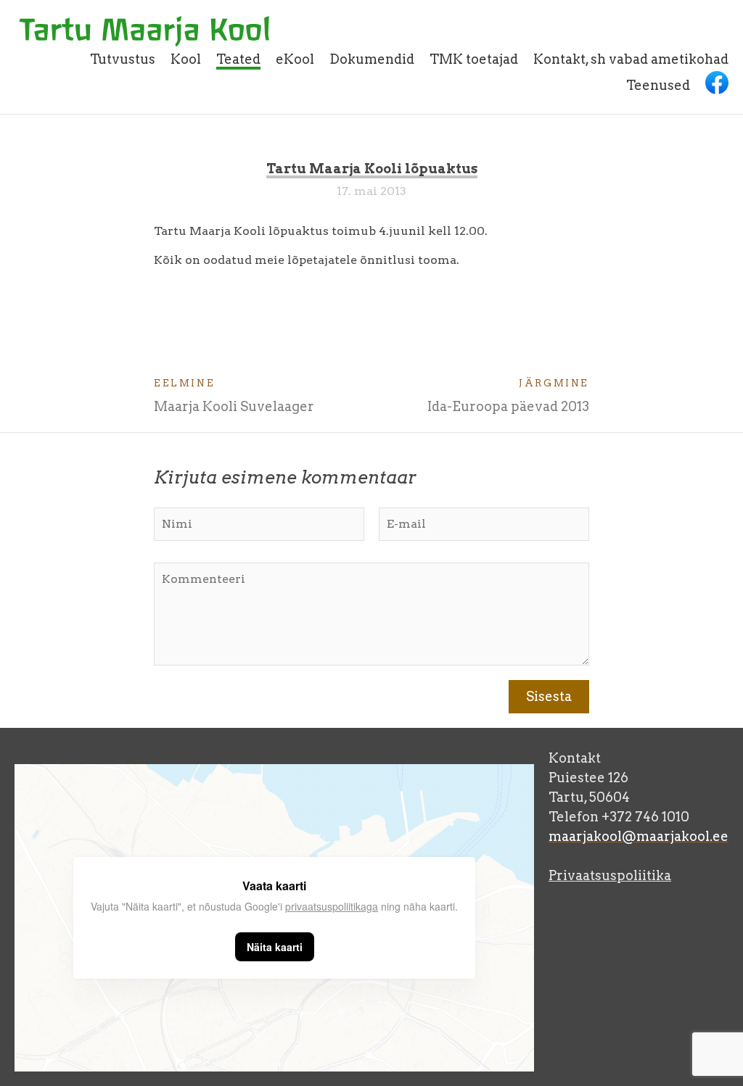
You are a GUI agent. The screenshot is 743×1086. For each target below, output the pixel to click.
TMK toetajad (474, 59)
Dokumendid (371, 59)
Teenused (658, 85)
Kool (186, 59)
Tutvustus (122, 59)
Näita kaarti (275, 947)
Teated (238, 59)
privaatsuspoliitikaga (331, 906)
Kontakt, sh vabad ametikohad (630, 59)
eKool (295, 59)
